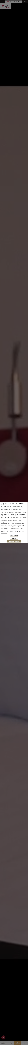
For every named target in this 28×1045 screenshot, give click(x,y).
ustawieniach (4, 533)
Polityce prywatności (21, 512)
